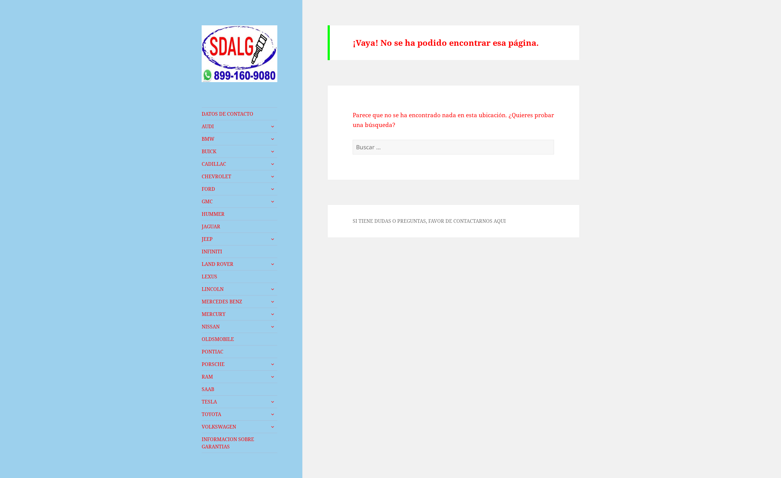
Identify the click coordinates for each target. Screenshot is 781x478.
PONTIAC (212, 351)
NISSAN (211, 326)
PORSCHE (213, 364)
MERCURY (213, 314)
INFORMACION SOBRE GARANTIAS (228, 443)
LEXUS (209, 276)
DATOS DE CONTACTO (227, 113)
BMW (208, 139)
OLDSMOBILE (218, 339)
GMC (207, 201)
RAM (207, 376)
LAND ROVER (217, 264)
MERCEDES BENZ (222, 301)
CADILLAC (214, 164)
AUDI (208, 126)
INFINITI (212, 251)
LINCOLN (213, 289)
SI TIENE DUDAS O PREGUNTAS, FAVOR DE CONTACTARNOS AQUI (429, 221)
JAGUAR (211, 226)
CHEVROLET (216, 176)
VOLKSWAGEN (219, 426)
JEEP (207, 239)
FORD (208, 189)
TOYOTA (211, 414)
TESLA (209, 401)
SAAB (208, 389)
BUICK (209, 151)
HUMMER (213, 214)
